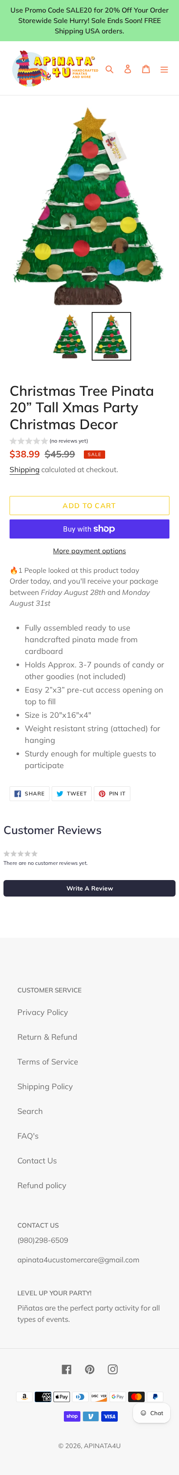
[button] (49, 442)
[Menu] (164, 68)
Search (30, 1111)
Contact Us (37, 1161)
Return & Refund (47, 1037)
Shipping (25, 469)
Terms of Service (47, 1062)
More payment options (89, 550)
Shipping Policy (45, 1086)
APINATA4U (102, 1446)
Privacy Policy (42, 1012)
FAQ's (28, 1136)
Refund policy (41, 1185)
